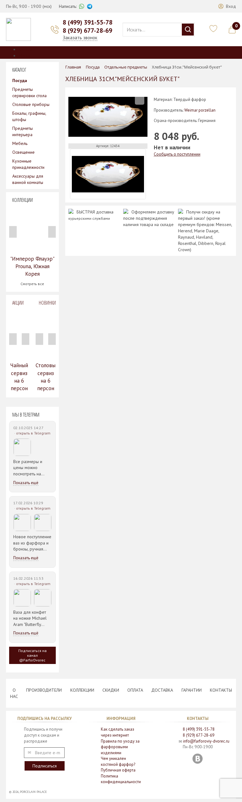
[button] (227, 6)
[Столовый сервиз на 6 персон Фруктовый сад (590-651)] (46, 334)
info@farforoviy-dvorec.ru (206, 741)
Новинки (47, 302)
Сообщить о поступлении (177, 154)
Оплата (135, 690)
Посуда (19, 80)
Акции (18, 302)
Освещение (23, 152)
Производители (44, 690)
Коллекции (82, 690)
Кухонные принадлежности (28, 164)
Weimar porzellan (200, 110)
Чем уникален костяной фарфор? (118, 761)
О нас (14, 693)
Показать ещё (25, 482)
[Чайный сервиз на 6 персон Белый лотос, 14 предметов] (19, 334)
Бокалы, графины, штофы (29, 116)
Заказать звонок (80, 38)
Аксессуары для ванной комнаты (27, 179)
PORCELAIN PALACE (33, 792)
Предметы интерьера (22, 131)
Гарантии (192, 690)
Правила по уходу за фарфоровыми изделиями (120, 746)
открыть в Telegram (33, 433)
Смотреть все (32, 283)
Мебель (19, 143)
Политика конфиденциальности (121, 779)
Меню (24, 55)
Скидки (110, 690)
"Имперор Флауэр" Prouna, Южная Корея (32, 266)
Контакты (221, 690)
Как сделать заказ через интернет (117, 732)
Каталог (26, 49)
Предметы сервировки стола (29, 92)
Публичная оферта (118, 770)
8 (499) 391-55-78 (87, 22)
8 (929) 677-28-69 (87, 30)
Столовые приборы (30, 104)
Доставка (162, 690)
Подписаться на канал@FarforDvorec (32, 655)
